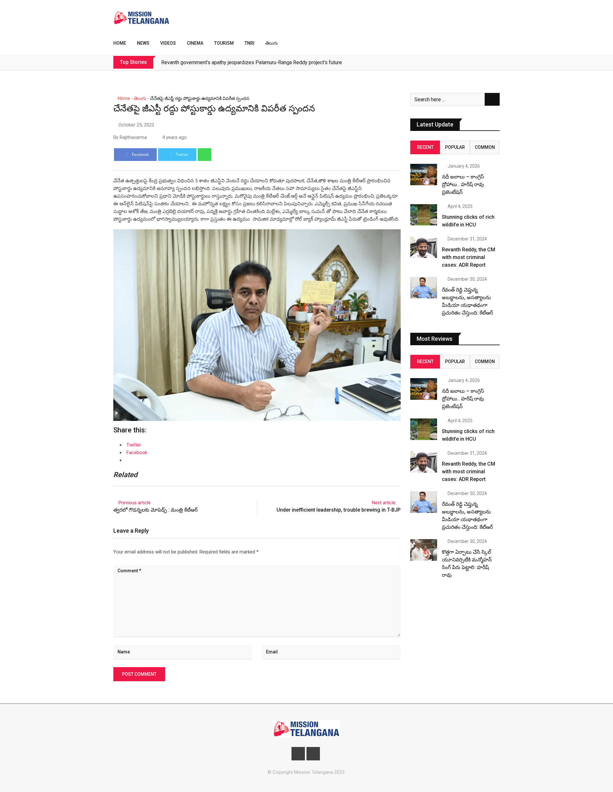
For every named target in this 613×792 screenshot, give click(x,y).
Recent (425, 147)
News (143, 43)
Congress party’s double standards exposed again (217, 62)
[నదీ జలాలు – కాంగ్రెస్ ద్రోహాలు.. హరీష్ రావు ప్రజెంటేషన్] (423, 174)
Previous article (134, 503)
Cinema (195, 43)
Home (119, 43)
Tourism (224, 43)
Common (485, 147)
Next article (384, 503)
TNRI (249, 43)
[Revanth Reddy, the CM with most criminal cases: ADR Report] (423, 247)
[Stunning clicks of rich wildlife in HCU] (423, 214)
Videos (168, 43)
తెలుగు (271, 43)
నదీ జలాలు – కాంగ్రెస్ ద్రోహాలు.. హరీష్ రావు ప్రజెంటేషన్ (463, 184)
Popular (455, 147)
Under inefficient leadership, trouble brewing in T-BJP (338, 510)
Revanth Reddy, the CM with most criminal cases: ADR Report (468, 257)
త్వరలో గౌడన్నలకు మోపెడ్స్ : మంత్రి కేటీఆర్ (156, 510)
